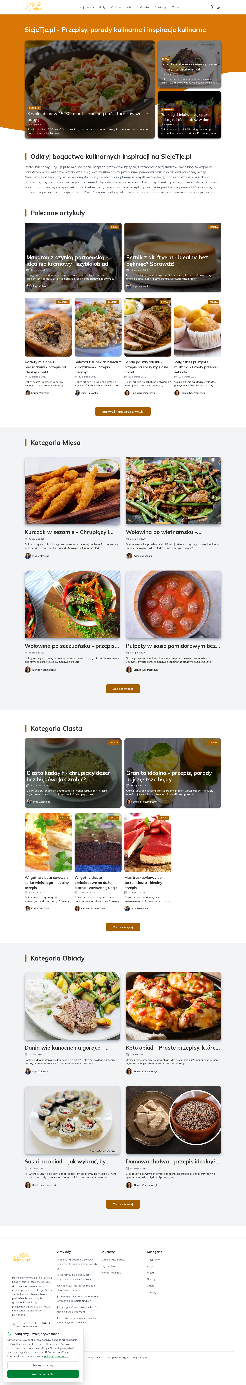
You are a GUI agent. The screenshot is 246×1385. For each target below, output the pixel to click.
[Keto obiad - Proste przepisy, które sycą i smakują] (173, 1006)
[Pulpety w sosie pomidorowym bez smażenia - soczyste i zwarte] (173, 604)
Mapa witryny (140, 1357)
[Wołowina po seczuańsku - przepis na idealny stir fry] (72, 604)
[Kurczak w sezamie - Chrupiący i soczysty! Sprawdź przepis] (72, 490)
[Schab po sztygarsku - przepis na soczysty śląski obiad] (147, 327)
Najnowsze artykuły (92, 7)
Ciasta (144, 7)
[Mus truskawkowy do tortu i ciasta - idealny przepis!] (147, 842)
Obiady (116, 7)
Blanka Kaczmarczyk (44, 669)
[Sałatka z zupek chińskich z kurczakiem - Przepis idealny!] (98, 327)
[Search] (211, 7)
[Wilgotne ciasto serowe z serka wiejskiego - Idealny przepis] (48, 842)
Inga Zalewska (41, 286)
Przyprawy (153, 1259)
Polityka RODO (95, 1357)
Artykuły (64, 1252)
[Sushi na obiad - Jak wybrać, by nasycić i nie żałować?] (72, 1120)
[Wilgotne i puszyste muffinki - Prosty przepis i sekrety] (197, 327)
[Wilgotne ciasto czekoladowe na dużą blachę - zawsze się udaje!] (98, 842)
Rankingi (160, 7)
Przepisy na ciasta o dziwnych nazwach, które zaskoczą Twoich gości (77, 1264)
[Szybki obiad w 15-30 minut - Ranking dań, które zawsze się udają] (90, 89)
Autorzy (108, 1252)
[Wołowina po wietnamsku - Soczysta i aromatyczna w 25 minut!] (173, 490)
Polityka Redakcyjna (118, 1357)
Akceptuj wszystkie (43, 1374)
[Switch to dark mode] (218, 7)
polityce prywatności (56, 1356)
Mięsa (131, 7)
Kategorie (154, 1252)
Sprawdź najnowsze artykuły (123, 411)
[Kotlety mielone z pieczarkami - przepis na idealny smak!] (48, 327)
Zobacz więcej (123, 689)
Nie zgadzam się (43, 1365)
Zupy (175, 7)
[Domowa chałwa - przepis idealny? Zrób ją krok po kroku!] (173, 1120)
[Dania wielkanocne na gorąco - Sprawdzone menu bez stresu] (72, 1006)
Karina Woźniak (143, 556)
